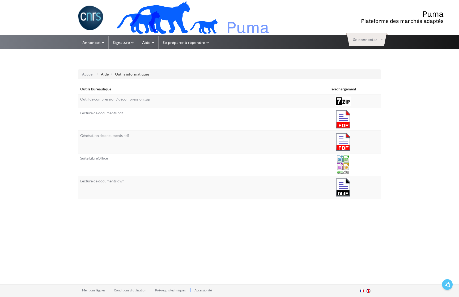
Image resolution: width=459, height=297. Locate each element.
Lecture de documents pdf (101, 113)
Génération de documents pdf (104, 135)
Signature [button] (121, 42)
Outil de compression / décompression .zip (115, 99)
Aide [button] (146, 42)
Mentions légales (94, 290)
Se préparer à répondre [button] (184, 42)
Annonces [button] (91, 42)
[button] (366, 39)
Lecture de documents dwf (102, 181)
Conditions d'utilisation (130, 290)
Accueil (88, 74)
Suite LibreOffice (94, 158)
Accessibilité (203, 290)
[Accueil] (91, 18)
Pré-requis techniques (170, 290)
